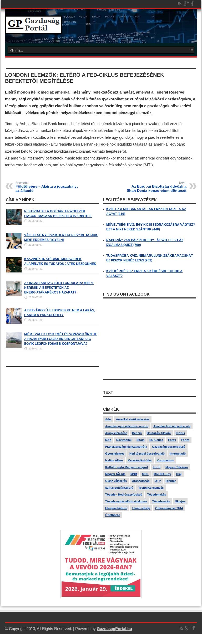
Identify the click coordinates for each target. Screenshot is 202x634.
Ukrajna (180, 501)
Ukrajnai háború (116, 508)
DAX (108, 439)
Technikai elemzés (151, 487)
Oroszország (141, 480)
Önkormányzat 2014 (169, 508)
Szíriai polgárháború (119, 487)
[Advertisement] (52, 407)
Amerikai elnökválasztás (132, 419)
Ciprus (180, 433)
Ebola (140, 439)
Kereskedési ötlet (140, 460)
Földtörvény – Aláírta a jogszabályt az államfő (47, 187)
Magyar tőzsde (115, 474)
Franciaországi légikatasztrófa (126, 446)
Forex (172, 439)
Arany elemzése (116, 433)
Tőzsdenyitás (156, 494)
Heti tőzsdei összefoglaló (147, 453)
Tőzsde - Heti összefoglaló (123, 494)
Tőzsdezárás (161, 501)
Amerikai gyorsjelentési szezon (126, 426)
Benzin (137, 433)
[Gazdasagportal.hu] (33, 30)
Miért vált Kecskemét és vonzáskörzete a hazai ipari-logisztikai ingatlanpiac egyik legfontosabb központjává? (60, 339)
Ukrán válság (141, 508)
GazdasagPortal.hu (114, 628)
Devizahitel (124, 439)
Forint (185, 439)
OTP (158, 480)
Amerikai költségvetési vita (171, 426)
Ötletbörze (112, 515)
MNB (133, 474)
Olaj (178, 474)
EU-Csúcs (156, 439)
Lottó (156, 467)
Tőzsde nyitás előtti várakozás (126, 501)
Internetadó (178, 453)
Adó (108, 419)
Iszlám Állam (114, 460)
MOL (145, 474)
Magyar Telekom (176, 467)
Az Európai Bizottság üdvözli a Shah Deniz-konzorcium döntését (156, 187)
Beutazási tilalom (159, 433)
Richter (171, 480)
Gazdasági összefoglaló (168, 446)
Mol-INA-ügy (162, 474)
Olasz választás (116, 480)
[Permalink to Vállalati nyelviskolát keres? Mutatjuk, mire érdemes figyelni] (14, 247)
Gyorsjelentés (114, 453)
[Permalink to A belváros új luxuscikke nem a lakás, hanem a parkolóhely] (14, 322)
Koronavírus (165, 460)
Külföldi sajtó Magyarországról (126, 467)
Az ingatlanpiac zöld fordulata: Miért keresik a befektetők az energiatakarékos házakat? (59, 287)
